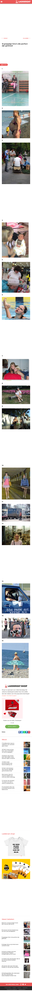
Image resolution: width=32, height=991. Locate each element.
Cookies (14, 987)
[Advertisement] (16, 20)
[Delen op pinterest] (29, 732)
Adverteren (25, 987)
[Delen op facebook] (19, 732)
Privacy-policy (8, 987)
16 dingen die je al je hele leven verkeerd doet (10, 945)
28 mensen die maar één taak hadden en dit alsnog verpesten (10, 966)
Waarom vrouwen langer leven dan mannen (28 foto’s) (10, 923)
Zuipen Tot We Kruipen (9, 695)
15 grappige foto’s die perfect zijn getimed (10, 938)
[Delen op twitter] (22, 732)
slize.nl (23, 989)
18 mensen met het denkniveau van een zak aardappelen (10, 930)
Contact (19, 987)
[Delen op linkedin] (26, 732)
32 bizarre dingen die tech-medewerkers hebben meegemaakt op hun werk (9, 953)
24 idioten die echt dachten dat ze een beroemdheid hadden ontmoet (11, 960)
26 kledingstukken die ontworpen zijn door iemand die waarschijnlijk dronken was (10, 974)
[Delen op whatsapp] (24, 732)
